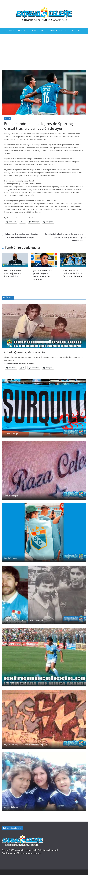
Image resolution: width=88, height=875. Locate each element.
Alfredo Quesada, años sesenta (24, 352)
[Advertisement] (44, 51)
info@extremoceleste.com (27, 853)
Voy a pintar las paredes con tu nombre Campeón (25, 745)
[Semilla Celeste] (44, 532)
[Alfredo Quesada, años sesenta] (44, 326)
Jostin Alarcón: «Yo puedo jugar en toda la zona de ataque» (43, 275)
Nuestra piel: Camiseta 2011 (16, 682)
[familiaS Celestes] (44, 781)
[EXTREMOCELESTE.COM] (22, 834)
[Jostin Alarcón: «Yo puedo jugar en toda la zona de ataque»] (44, 254)
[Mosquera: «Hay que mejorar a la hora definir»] (15, 254)
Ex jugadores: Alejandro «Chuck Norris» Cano (23, 620)
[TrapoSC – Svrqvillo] (44, 408)
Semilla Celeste (10, 558)
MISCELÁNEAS (76, 31)
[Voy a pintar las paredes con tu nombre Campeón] (44, 719)
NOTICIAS (21, 31)
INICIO (11, 31)
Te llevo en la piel (11, 496)
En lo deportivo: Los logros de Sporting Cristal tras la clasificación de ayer (21, 236)
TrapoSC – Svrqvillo (12, 433)
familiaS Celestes (11, 807)
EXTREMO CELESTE (57, 31)
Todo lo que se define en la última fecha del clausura (72, 273)
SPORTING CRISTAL (36, 31)
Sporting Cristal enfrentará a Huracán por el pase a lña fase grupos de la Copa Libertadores (64, 237)
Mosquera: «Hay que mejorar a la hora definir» (12, 273)
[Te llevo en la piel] (44, 470)
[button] (45, 31)
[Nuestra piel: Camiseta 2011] (44, 657)
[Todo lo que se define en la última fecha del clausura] (73, 254)
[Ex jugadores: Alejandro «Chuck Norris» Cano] (44, 595)
